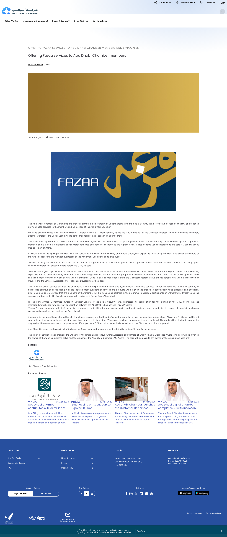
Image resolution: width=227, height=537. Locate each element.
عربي (222, 2)
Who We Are (11, 21)
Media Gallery (67, 468)
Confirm (141, 531)
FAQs (10, 468)
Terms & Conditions (214, 513)
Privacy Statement (195, 513)
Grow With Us (81, 21)
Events (64, 463)
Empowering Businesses (35, 21)
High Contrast (20, 493)
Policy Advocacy (61, 21)
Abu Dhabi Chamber (35, 65)
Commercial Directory (17, 463)
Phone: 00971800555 (177, 461)
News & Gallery (187, 2)
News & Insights (68, 458)
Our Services (165, 2)
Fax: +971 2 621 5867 (177, 463)
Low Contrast (46, 493)
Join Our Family (14, 458)
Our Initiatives (99, 21)
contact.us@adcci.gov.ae (179, 458)
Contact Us (210, 2)
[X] (136, 493)
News (48, 65)
